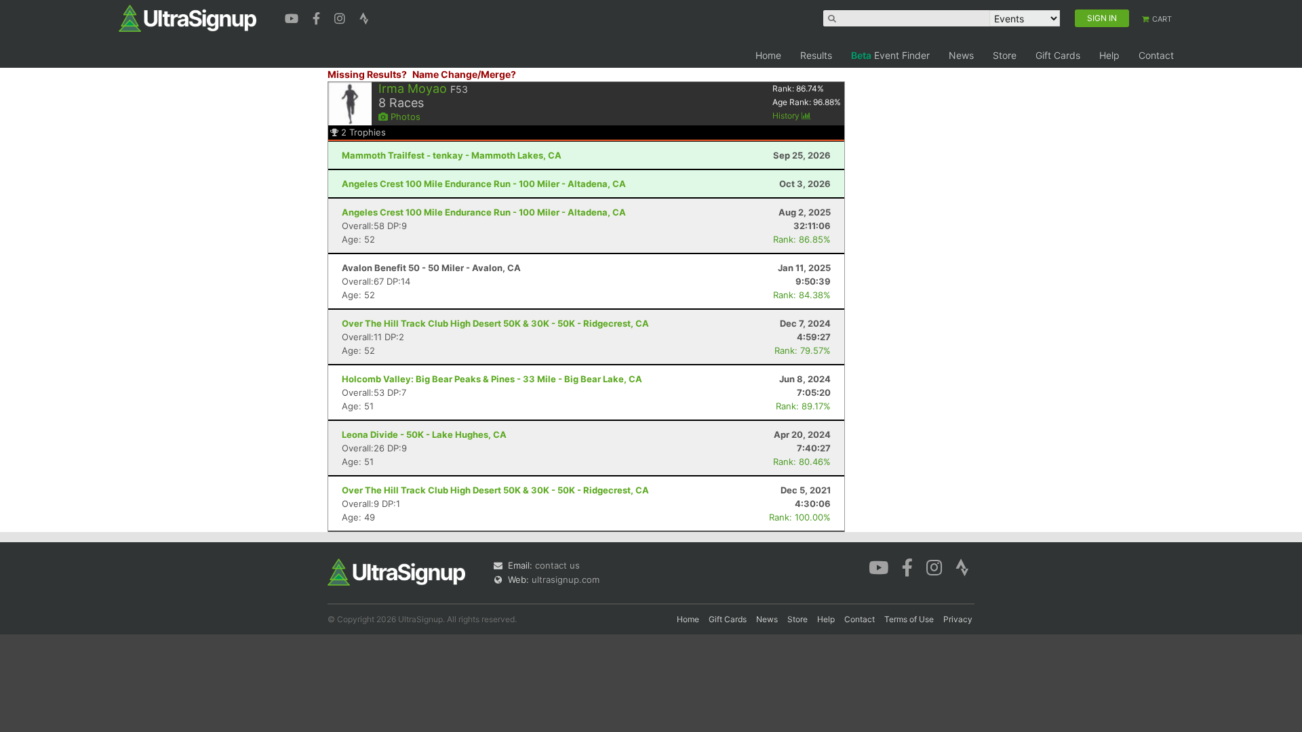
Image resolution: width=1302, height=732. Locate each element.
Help (1109, 55)
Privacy (957, 619)
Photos (404, 116)
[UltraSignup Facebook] (318, 17)
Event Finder (890, 55)
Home (768, 55)
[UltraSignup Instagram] (341, 17)
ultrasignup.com (565, 579)
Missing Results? (367, 74)
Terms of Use (909, 619)
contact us (557, 565)
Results (816, 55)
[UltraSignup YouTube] (293, 17)
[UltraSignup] (187, 17)
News (961, 55)
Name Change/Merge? (464, 74)
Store (1005, 55)
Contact (1156, 55)
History (787, 115)
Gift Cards (1057, 55)
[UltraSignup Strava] (364, 17)
